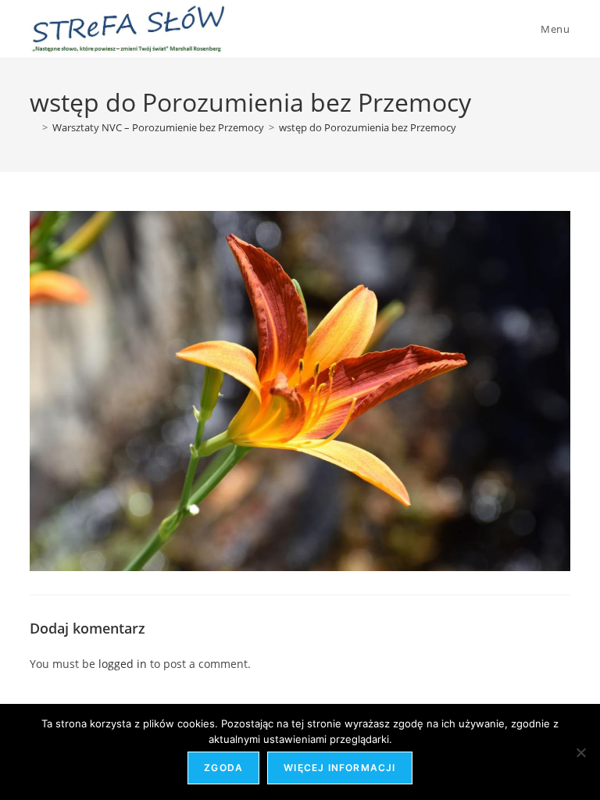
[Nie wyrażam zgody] (580, 752)
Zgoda (223, 767)
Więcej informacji (339, 767)
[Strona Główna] (34, 127)
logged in (122, 663)
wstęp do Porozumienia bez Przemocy (367, 127)
